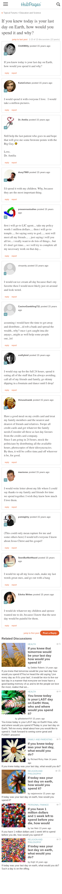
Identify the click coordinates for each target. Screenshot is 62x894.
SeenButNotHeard (28, 558)
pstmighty (23, 517)
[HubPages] (31, 4)
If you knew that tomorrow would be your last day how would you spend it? (40, 655)
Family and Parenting (40, 739)
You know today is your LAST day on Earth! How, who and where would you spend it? (40, 704)
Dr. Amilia (23, 120)
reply (7, 73)
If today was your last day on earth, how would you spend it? (40, 783)
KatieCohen (24, 83)
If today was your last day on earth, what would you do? (40, 852)
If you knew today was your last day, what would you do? (41, 749)
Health (32, 644)
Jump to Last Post (20, 39)
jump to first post (31, 633)
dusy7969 (23, 172)
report (14, 73)
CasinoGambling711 (29, 306)
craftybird (23, 355)
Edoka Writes (25, 594)
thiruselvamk (25, 400)
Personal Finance (38, 805)
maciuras (23, 472)
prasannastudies (27, 209)
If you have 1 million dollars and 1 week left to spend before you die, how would (41, 816)
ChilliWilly (23, 46)
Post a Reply (50, 633)
